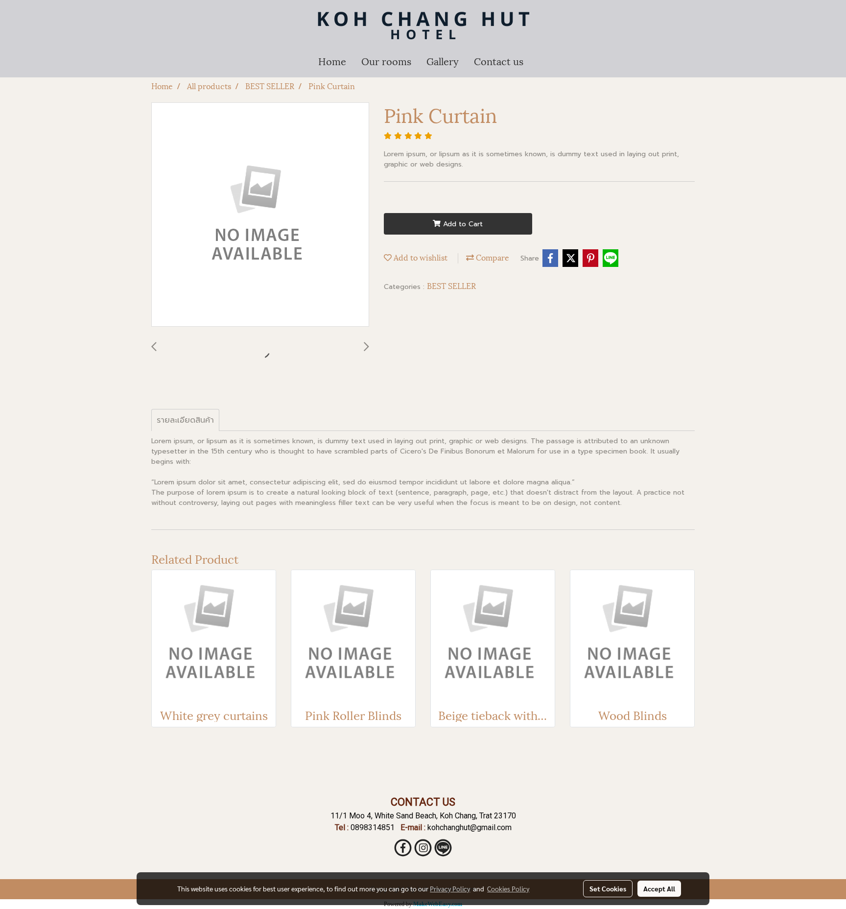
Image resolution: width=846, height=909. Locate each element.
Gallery (442, 60)
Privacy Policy (450, 888)
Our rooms (386, 60)
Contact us (498, 60)
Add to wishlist (419, 257)
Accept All (659, 888)
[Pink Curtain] (260, 215)
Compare (491, 257)
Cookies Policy (508, 888)
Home (332, 60)
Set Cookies (607, 888)
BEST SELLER (451, 285)
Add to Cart (462, 224)
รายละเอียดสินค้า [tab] (185, 420)
